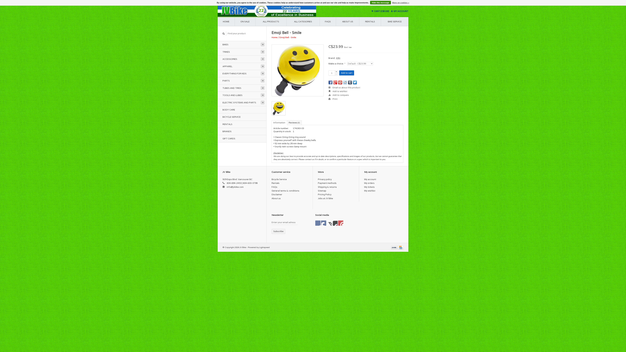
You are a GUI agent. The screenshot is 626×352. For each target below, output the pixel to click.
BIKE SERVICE (395, 21)
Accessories (230, 59)
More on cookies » (400, 3)
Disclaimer (277, 194)
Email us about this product (346, 87)
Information (279, 122)
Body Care (229, 109)
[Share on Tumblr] (350, 82)
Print (334, 99)
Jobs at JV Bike (325, 198)
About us (347, 21)
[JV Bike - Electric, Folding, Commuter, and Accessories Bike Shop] (287, 11)
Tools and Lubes (232, 95)
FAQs (328, 21)
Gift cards (229, 138)
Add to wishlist (339, 91)
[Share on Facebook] (330, 82)
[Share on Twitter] (355, 82)
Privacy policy (325, 179)
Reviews (294, 122)
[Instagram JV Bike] (340, 223)
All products (271, 21)
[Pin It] (340, 82)
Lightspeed (264, 247)
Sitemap (322, 190)
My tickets (369, 187)
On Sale (245, 21)
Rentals (227, 124)
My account (400, 11)
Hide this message (380, 3)
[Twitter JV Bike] (323, 223)
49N (338, 58)
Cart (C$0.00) (381, 11)
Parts (226, 80)
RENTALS (370, 21)
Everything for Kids (234, 73)
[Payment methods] (394, 247)
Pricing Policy (324, 194)
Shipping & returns (327, 187)
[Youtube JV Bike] (335, 223)
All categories (303, 21)
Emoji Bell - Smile (287, 37)
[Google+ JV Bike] (329, 223)
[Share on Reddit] (345, 82)
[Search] (223, 33)
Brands (227, 131)
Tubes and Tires (232, 88)
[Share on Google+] (335, 82)
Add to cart (346, 73)
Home (226, 21)
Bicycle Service (232, 117)
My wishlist (369, 190)
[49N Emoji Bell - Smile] (297, 70)
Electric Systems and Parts (239, 102)
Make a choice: (336, 63)
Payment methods (327, 183)
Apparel (227, 66)
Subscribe (278, 231)
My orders (369, 183)
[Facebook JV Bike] (317, 223)
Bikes (225, 44)
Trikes (226, 52)
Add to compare (340, 95)
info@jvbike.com (235, 187)
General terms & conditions (285, 190)
